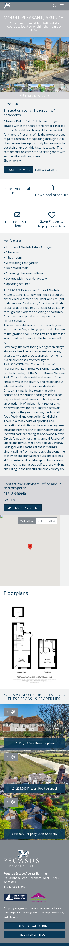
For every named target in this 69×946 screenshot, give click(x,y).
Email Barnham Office (22, 508)
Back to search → (46, 170)
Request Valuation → (34, 926)
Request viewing (18, 170)
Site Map (45, 912)
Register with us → (34, 934)
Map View (26, 521)
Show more (11, 160)
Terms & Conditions (50, 908)
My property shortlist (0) (52, 226)
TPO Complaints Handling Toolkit (21, 912)
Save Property (52, 221)
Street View (46, 521)
